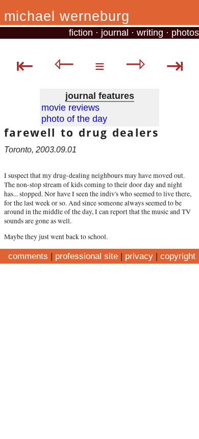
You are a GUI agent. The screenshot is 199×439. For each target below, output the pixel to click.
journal (115, 33)
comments (28, 256)
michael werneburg (67, 16)
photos (185, 33)
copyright (177, 256)
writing (150, 33)
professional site (86, 256)
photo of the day (74, 119)
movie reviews (70, 107)
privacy (139, 256)
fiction (81, 33)
